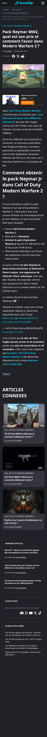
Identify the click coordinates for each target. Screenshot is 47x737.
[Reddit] (23, 56)
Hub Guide (16, 9)
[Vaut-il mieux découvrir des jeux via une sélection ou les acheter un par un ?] (23, 569)
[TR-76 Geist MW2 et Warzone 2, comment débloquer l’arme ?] (23, 424)
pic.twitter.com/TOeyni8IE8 (17, 321)
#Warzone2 (9, 318)
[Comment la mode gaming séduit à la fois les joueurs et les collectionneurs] (23, 584)
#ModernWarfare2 (27, 318)
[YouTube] (31, 613)
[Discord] (22, 613)
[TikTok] (40, 613)
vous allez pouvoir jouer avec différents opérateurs (23, 118)
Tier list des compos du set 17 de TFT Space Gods (23, 640)
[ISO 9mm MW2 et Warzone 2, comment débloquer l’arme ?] (23, 467)
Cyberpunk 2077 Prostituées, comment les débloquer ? (22, 653)
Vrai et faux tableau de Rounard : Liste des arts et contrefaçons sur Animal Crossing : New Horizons (23, 633)
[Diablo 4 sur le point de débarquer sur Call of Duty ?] (23, 510)
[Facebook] (14, 56)
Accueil (6, 9)
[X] (18, 56)
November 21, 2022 (13, 331)
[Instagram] (26, 613)
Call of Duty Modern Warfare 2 (15, 13)
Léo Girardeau (21, 557)
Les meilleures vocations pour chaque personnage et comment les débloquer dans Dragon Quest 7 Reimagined (21, 646)
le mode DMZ (14, 364)
